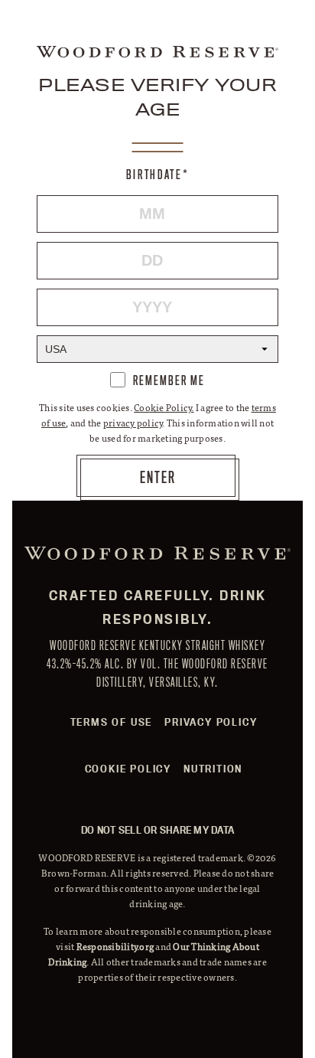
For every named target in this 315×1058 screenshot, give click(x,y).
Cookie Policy (128, 768)
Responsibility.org (115, 946)
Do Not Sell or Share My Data (157, 830)
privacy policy (133, 422)
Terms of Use (111, 722)
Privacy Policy (210, 722)
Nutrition (212, 768)
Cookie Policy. (164, 407)
